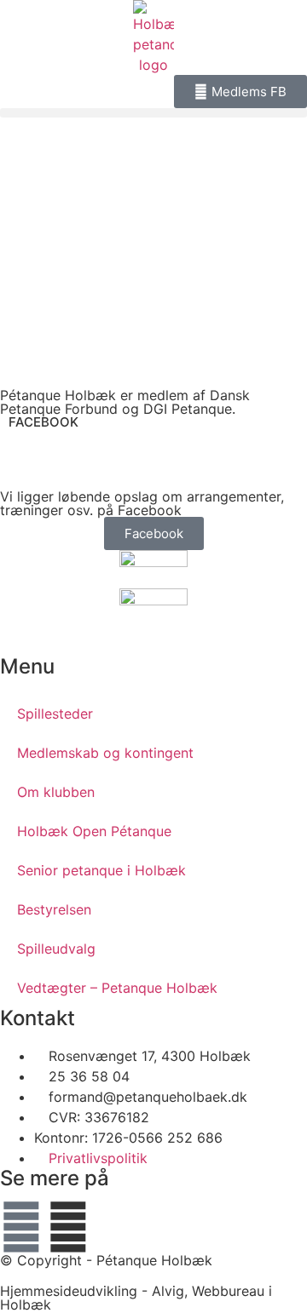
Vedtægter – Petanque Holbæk (117, 987)
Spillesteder (55, 713)
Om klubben (56, 791)
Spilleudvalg (56, 948)
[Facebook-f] (21, 1227)
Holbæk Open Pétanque (94, 831)
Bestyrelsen (54, 909)
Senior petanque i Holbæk (101, 870)
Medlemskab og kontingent (105, 752)
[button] (153, 113)
